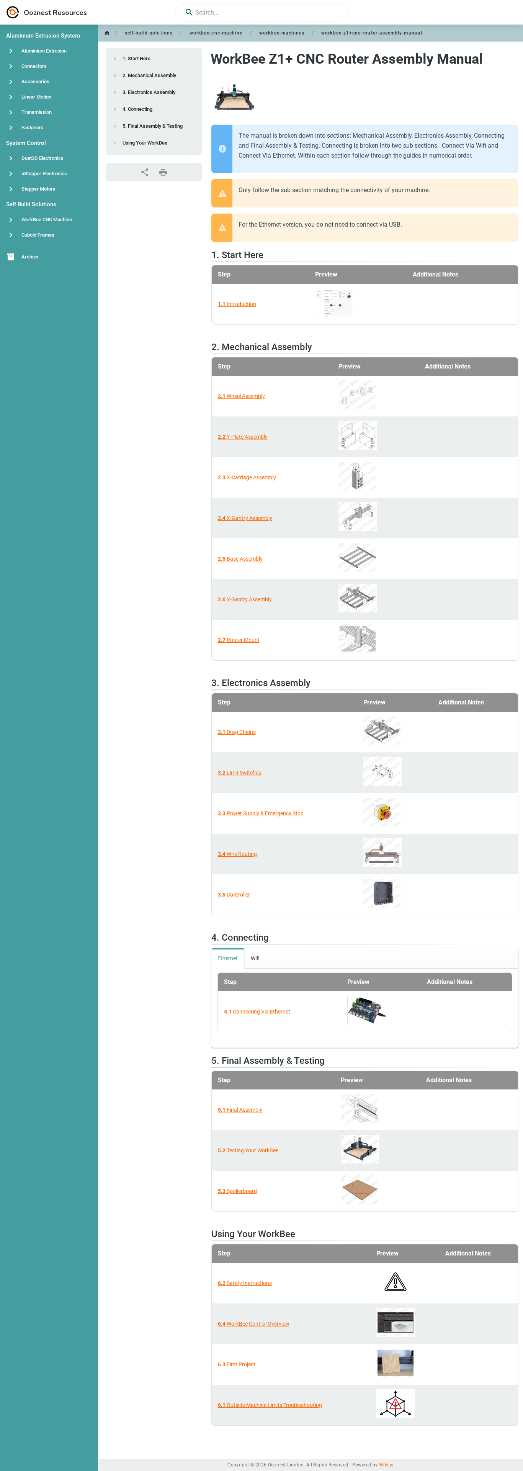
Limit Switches (239, 773)
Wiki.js (386, 1465)
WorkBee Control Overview (253, 1324)
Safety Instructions (245, 1283)
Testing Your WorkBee (248, 1150)
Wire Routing (237, 854)
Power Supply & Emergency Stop (261, 813)
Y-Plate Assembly (243, 437)
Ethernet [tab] (227, 958)
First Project (236, 1364)
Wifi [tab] (255, 958)
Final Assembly (240, 1110)
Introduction (237, 304)
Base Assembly (240, 559)
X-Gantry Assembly (245, 518)
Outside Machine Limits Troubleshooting (270, 1405)
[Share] (145, 172)
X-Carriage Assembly (247, 477)
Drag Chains (237, 732)
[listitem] (154, 58)
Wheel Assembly (241, 396)
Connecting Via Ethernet (257, 1012)
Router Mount (239, 640)
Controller (234, 895)
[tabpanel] (365, 1008)
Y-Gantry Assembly (245, 599)
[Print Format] (163, 172)
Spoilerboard (237, 1191)
